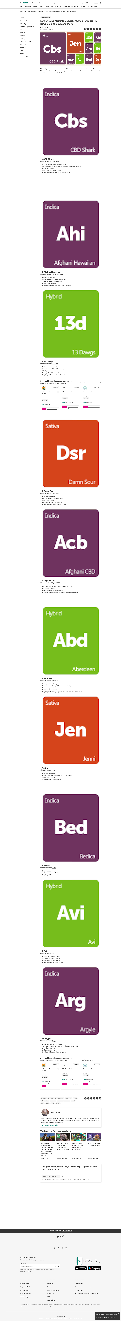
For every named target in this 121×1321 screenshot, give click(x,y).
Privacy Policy (104, 1317)
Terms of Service (73, 667)
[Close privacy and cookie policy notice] (118, 1313)
